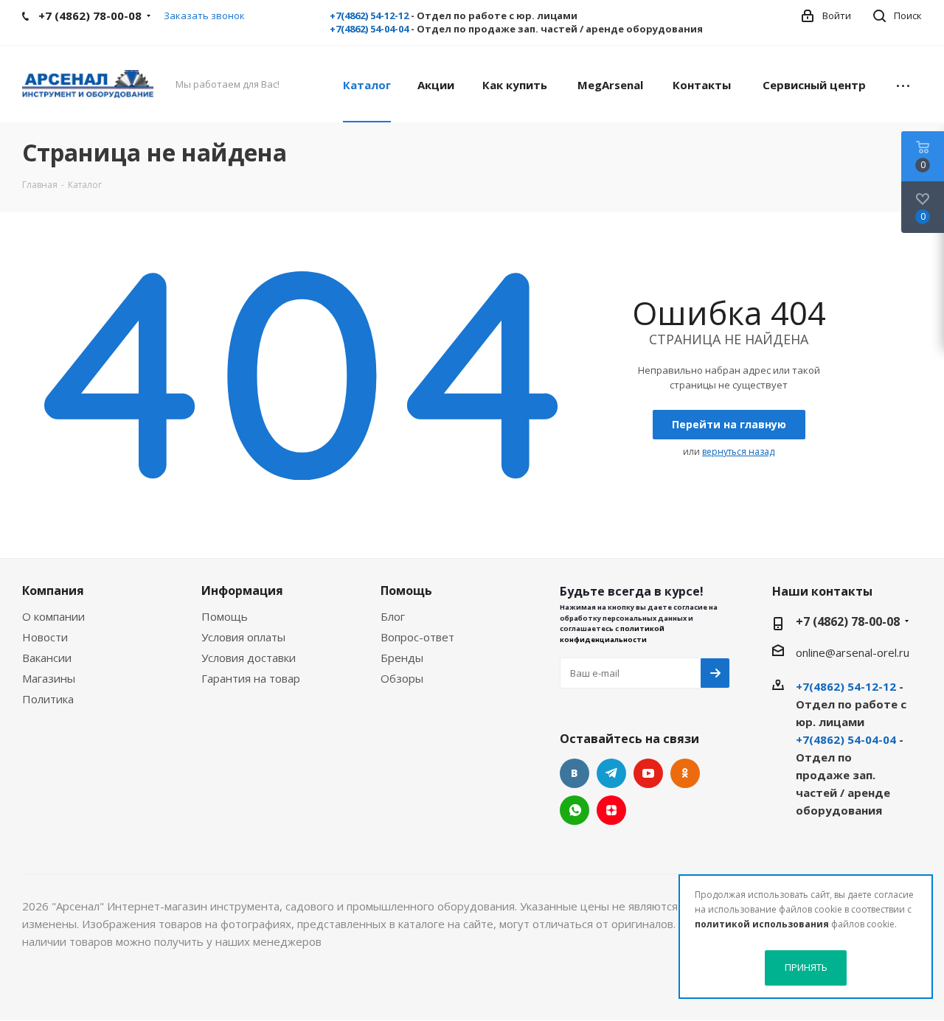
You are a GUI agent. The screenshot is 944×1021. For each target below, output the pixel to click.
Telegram (611, 773)
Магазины (48, 678)
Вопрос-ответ (417, 637)
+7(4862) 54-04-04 (369, 28)
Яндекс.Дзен (611, 810)
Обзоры (402, 678)
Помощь (224, 616)
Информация (242, 590)
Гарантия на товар (250, 678)
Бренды (402, 657)
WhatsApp (574, 810)
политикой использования (762, 924)
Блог (393, 616)
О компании (53, 616)
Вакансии (47, 657)
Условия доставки (248, 657)
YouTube (648, 773)
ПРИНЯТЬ (806, 967)
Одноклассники (685, 773)
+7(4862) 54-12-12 (369, 15)
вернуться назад (738, 451)
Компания (53, 590)
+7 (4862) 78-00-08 (848, 621)
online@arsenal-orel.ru (852, 652)
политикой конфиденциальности (612, 634)
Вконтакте (574, 773)
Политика (48, 698)
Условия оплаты (243, 637)
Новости (45, 637)
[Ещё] (903, 84)
